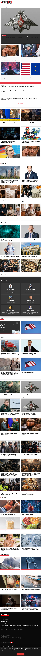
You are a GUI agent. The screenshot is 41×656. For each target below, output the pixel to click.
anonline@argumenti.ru (5, 623)
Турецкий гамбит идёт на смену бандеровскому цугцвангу (10, 291)
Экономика (4, 163)
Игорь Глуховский (30, 310)
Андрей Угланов (10, 289)
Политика (3, 106)
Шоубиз (18, 625)
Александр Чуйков (30, 300)
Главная (6, 629)
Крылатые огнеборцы (10, 302)
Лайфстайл (29, 625)
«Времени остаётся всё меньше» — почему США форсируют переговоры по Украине (17, 94)
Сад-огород (10, 626)
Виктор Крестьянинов (30, 289)
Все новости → (20, 103)
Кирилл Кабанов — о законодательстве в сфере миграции (10, 313)
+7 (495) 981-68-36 (4, 621)
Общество (3, 222)
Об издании (2, 629)
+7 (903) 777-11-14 (10, 646)
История (14, 626)
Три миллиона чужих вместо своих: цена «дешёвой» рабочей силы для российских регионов (18, 86)
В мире (2, 318)
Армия (2, 378)
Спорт (21, 625)
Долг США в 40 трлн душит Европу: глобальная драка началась (30, 291)
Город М (6, 626)
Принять (20, 654)
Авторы (15, 629)
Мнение (3, 438)
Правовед (2, 626)
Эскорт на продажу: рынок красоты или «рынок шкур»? (30, 313)
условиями (22, 650)
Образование (19, 626)
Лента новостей (5, 82)
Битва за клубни (30, 302)
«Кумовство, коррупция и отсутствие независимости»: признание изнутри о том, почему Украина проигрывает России (19, 99)
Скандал (29, 626)
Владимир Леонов (10, 300)
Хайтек (26, 626)
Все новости (11, 629)
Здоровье (3, 497)
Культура (36, 625)
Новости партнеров (20, 629)
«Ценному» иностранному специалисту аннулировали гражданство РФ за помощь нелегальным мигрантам (19, 91)
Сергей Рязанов (10, 310)
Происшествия (4, 554)
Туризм (33, 625)
